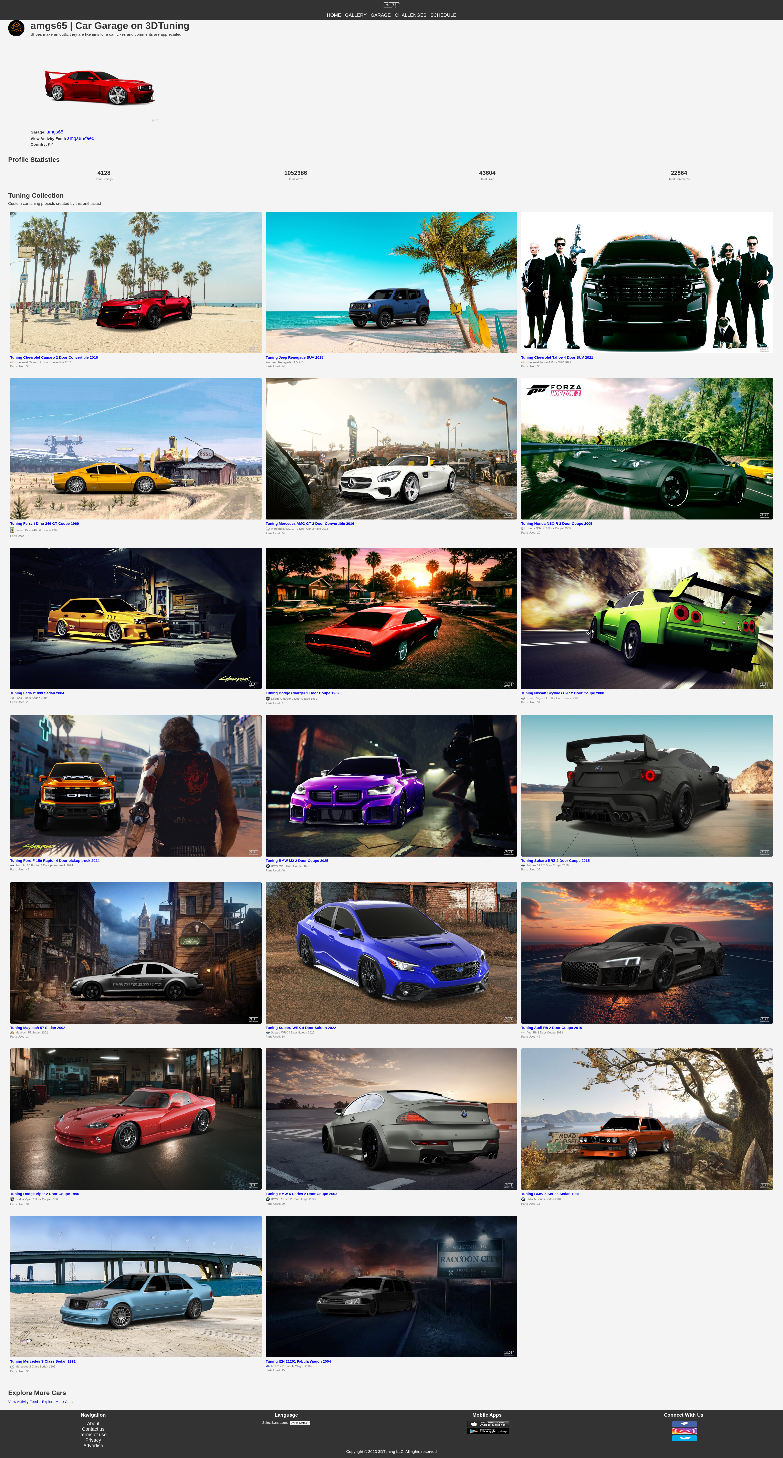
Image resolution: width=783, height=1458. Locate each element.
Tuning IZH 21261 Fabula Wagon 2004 (298, 1361)
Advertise (93, 1445)
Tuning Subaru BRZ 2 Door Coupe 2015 (555, 861)
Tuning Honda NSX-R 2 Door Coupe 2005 (556, 524)
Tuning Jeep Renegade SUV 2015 (294, 357)
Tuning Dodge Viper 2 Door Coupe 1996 (44, 1194)
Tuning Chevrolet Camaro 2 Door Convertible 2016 (54, 357)
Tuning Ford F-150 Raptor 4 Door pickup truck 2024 (55, 861)
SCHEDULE (443, 15)
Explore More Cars (57, 1402)
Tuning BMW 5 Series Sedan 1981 (550, 1194)
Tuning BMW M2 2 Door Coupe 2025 (297, 861)
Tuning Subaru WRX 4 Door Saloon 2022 (301, 1028)
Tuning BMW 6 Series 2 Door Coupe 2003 (301, 1194)
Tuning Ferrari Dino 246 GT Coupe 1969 (44, 524)
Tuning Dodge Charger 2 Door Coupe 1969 (303, 693)
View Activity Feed (23, 1402)
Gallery (356, 15)
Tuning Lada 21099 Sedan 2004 (37, 693)
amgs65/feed (80, 138)
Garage (381, 15)
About (93, 1423)
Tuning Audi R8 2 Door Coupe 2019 (551, 1028)
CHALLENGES (410, 15)
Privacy (93, 1440)
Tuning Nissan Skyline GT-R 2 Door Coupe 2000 (562, 693)
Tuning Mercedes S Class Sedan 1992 (43, 1361)
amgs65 (54, 132)
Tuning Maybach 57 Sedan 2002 (37, 1028)
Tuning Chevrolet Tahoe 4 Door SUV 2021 (557, 357)
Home (334, 15)
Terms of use (93, 1434)
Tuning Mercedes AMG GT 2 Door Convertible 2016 (310, 524)
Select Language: (275, 1422)
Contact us (93, 1429)
